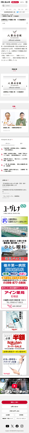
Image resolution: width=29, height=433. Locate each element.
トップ (2, 9)
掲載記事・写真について (7, 418)
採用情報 (21, 415)
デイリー (8, 143)
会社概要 (8, 415)
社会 (15, 9)
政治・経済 (8, 9)
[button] (2, 86)
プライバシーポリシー (21, 418)
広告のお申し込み (14, 411)
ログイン (22, 2)
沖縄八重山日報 (5, 14)
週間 (21, 143)
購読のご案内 (14, 402)
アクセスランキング (6, 139)
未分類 (11, 14)
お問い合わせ (14, 406)
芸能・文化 (20, 9)
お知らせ (4, 180)
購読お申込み (15, 2)
